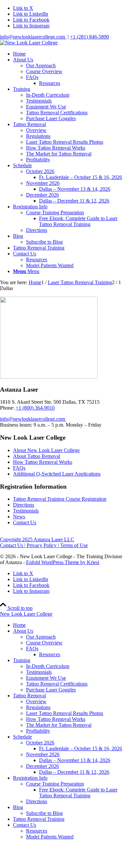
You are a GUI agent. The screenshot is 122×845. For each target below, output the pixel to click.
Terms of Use (73, 545)
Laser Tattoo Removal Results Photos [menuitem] (64, 713)
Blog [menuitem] (18, 807)
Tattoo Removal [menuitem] (29, 695)
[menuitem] (67, 54)
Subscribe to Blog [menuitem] (44, 813)
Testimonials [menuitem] (39, 672)
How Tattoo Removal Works (42, 462)
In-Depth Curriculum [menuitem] (47, 666)
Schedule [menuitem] (22, 736)
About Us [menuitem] (23, 631)
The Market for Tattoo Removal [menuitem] (58, 725)
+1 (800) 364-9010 (35, 408)
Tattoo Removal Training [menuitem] (38, 819)
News (19, 516)
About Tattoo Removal (36, 456)
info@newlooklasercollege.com (33, 37)
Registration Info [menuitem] (30, 778)
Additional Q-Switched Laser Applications (57, 474)
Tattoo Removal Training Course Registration (59, 499)
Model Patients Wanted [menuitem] (50, 836)
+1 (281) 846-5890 (89, 37)
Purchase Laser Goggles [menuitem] (51, 689)
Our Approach (41, 65)
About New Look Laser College (46, 450)
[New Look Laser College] (29, 42)
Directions (23, 505)
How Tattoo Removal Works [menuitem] (55, 719)
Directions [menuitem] (36, 801)
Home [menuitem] (19, 625)
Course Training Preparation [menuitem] (55, 784)
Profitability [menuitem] (38, 731)
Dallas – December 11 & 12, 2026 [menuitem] (74, 772)
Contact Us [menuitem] (24, 825)
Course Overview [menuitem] (44, 642)
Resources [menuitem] (49, 654)
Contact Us (24, 522)
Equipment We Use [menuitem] (46, 678)
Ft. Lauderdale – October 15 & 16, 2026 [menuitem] (80, 748)
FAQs (32, 77)
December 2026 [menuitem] (42, 766)
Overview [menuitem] (36, 701)
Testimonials (26, 510)
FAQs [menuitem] (32, 648)
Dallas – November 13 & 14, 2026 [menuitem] (74, 760)
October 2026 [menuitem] (40, 742)
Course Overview (44, 71)
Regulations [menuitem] (38, 707)
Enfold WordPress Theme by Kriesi (62, 562)
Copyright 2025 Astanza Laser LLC (37, 539)
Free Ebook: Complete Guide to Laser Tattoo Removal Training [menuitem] (78, 792)
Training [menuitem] (21, 660)
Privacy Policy (42, 545)
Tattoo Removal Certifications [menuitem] (57, 684)
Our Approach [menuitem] (41, 637)
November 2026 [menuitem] (43, 754)
